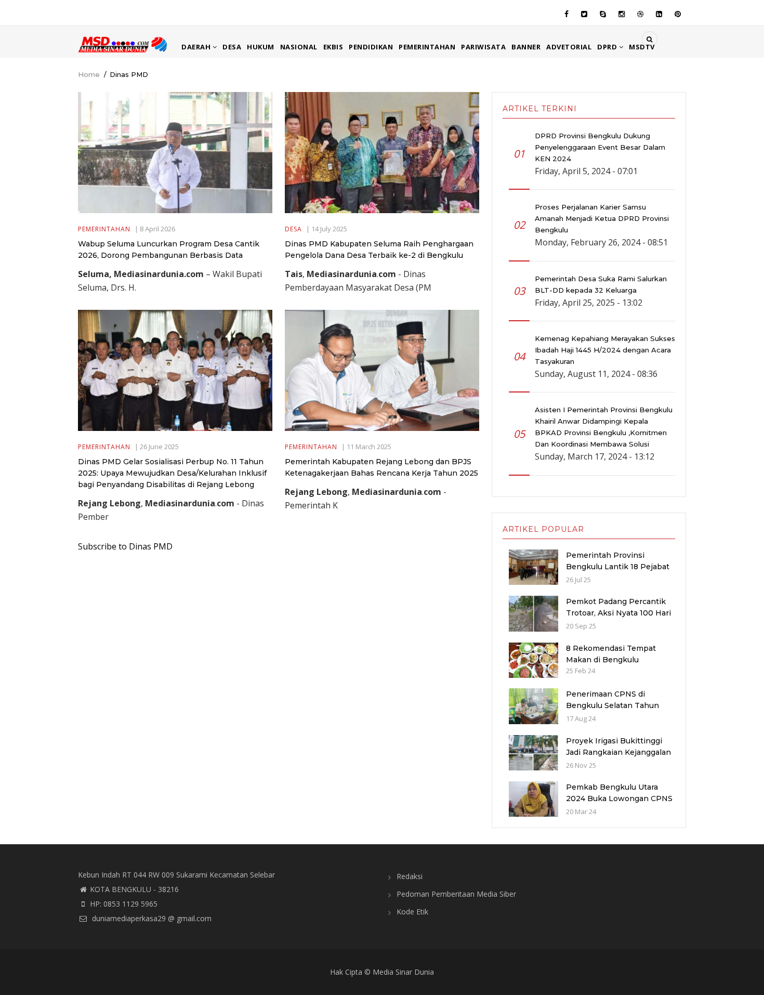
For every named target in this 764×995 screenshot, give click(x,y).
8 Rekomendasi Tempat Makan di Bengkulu (611, 654)
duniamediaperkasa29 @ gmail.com (151, 918)
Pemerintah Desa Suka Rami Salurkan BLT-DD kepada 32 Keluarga (601, 284)
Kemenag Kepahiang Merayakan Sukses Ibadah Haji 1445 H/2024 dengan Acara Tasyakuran (605, 349)
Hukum (260, 46)
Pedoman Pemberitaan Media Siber (456, 894)
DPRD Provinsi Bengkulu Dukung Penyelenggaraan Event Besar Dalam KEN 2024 (600, 147)
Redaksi (410, 876)
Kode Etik (412, 912)
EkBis (333, 46)
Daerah (197, 46)
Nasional (299, 46)
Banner (526, 46)
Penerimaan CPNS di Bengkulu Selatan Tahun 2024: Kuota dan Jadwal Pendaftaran (612, 711)
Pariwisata (483, 46)
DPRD (608, 46)
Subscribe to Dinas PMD (125, 546)
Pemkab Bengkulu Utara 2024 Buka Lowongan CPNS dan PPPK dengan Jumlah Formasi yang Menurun (619, 804)
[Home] (123, 43)
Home (89, 74)
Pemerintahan (427, 46)
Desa (231, 46)
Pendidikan (371, 46)
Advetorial (568, 46)
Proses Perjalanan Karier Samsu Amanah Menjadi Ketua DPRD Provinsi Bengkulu (602, 218)
